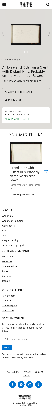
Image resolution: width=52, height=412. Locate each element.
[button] (47, 5)
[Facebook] (12, 384)
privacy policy (39, 354)
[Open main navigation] (9, 4)
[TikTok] (38, 384)
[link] (10, 59)
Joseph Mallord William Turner (25, 81)
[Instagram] (29, 384)
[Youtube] (21, 384)
